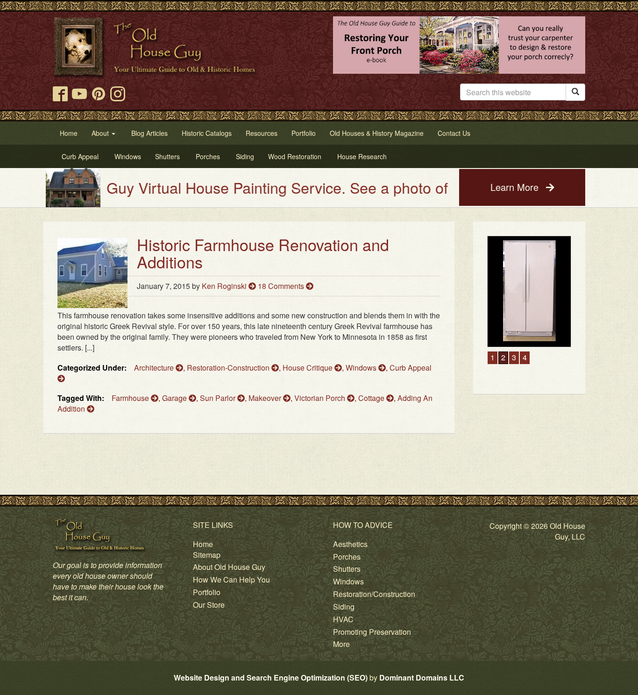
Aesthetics (350, 544)
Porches (347, 556)
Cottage (372, 398)
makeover (265, 398)
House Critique (308, 367)
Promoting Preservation (372, 631)
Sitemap (206, 554)
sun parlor (218, 398)
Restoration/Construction (374, 594)
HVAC (343, 619)
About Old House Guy (229, 567)
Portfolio (206, 592)
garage (175, 398)
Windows (362, 367)
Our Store (209, 604)
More (341, 644)
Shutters (347, 568)
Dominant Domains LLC (421, 677)
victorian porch (320, 398)
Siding (343, 606)
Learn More (515, 187)
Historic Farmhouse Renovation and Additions (263, 253)
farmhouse (131, 398)
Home (203, 544)
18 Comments (282, 286)
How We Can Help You (231, 579)
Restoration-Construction (229, 367)
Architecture (155, 367)
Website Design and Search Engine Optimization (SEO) (271, 677)
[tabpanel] (529, 342)
